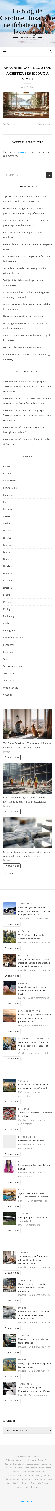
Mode (6, 623)
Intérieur (7, 580)
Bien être (8, 494)
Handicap (8, 566)
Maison (7, 601)
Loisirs (6, 594)
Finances (7, 559)
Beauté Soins (10, 487)
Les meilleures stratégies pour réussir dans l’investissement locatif (32, 990)
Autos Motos (9, 480)
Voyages (7, 694)
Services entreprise (13, 666)
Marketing (8, 616)
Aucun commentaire (38, 998)
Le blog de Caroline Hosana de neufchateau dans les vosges (27, 21)
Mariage (7, 609)
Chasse (6, 516)
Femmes (7, 551)
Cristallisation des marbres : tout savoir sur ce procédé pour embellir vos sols (33, 1315)
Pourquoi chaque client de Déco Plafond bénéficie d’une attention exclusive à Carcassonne (34, 963)
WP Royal (35, 1456)
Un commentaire (34, 1225)
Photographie (10, 630)
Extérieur (8, 544)
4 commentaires (40, 918)
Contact (34, 1487)
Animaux (8, 466)
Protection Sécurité (13, 637)
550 (11, 873)
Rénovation (9, 651)
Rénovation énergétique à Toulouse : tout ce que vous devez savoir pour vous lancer (27, 386)
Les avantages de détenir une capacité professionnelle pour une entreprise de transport (34, 911)
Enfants (7, 530)
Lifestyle (7, 587)
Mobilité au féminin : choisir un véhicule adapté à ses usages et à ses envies (34, 1045)
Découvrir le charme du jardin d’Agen (22, 347)
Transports (8, 673)
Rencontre (8, 644)
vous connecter (24, 151)
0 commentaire (44, 123)
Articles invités (23, 1487)
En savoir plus (12, 757)
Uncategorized (10, 687)
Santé (6, 659)
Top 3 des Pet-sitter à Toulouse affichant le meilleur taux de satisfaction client (33, 1260)
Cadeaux (7, 509)
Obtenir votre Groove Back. (31, 1140)
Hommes (8, 573)
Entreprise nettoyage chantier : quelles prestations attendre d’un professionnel (33, 1287)
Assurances (9, 473)
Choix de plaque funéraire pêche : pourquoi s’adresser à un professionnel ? (34, 1018)
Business (7, 502)
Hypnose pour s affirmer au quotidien (23, 316)
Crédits (6, 523)
